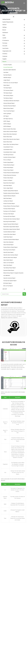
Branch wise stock (7, 141)
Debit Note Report (7, 198)
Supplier (5, 59)
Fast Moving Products (8, 154)
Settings (5, 27)
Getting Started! (6, 19)
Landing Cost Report (8, 200)
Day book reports (7, 75)
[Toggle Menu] (24, 3)
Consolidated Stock (7, 149)
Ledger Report (6, 80)
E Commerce (6, 40)
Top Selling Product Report (9, 267)
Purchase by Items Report (9, 216)
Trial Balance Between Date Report (11, 100)
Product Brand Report (8, 167)
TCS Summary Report (8, 90)
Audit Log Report (7, 113)
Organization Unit (7, 51)
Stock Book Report (7, 185)
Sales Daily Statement (8, 242)
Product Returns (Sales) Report (10, 247)
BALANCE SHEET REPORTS (9, 69)
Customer (5, 56)
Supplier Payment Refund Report (10, 224)
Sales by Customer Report (9, 278)
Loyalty (4, 37)
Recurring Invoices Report (9, 249)
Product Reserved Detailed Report (11, 172)
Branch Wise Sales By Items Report (11, 139)
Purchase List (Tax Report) (9, 211)
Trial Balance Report (8, 98)
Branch (4, 30)
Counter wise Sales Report (9, 234)
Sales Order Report (7, 265)
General (4, 24)
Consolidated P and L (8, 146)
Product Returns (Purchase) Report (11, 206)
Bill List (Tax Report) (8, 285)
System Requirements (8, 22)
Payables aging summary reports (11, 193)
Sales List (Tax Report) (8, 262)
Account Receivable (8, 67)
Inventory (5, 53)
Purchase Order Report (8, 213)
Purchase (5, 43)
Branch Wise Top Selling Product (10, 144)
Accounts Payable (7, 64)
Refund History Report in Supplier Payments (13, 272)
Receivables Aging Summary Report (11, 229)
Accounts (5, 45)
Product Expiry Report (8, 170)
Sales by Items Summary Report (10, 254)
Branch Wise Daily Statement (10, 134)
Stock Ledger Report (8, 188)
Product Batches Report (8, 164)
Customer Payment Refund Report (11, 239)
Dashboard (5, 32)
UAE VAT (5, 289)
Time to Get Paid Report (8, 110)
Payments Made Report (8, 270)
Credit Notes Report (8, 236)
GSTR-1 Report (6, 121)
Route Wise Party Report (9, 182)
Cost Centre (5, 48)
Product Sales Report (8, 177)
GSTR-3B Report (7, 126)
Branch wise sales (7, 136)
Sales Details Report (8, 260)
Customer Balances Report (9, 231)
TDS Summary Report (8, 95)
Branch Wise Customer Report (10, 131)
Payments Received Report (9, 105)
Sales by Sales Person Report (10, 257)
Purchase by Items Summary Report (11, 218)
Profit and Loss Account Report (10, 82)
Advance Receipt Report (8, 103)
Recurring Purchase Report (9, 221)
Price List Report (7, 159)
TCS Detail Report (7, 87)
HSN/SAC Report (7, 77)
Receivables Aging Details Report (11, 226)
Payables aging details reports (10, 190)
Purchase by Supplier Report (9, 280)
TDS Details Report (7, 93)
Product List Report (7, 180)
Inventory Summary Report (9, 157)
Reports (4, 61)
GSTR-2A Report (7, 123)
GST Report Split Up (8, 118)
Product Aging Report (8, 162)
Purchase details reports (9, 208)
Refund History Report (8, 108)
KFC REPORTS (6, 275)
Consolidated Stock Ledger (9, 152)
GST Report (6, 116)
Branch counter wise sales (9, 128)
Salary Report (6, 85)
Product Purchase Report (9, 203)
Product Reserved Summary (9, 175)
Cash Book (5, 72)
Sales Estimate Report (8, 244)
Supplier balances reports (9, 195)
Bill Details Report (7, 283)
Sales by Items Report (8, 252)
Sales (4, 35)
